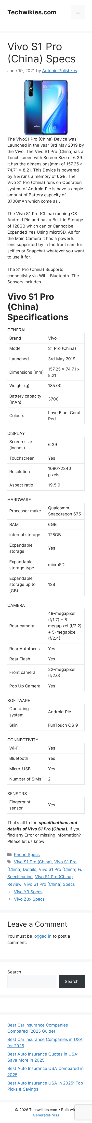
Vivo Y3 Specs (28, 891)
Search (14, 972)
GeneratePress (46, 1115)
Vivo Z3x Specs (29, 899)
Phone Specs (27, 854)
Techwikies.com (31, 12)
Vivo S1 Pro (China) (33, 861)
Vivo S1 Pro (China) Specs (49, 884)
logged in (42, 936)
